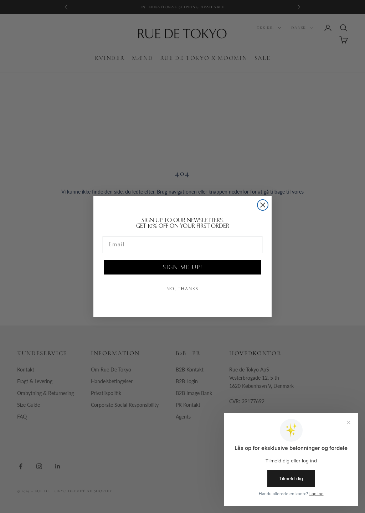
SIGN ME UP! (182, 267)
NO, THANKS (182, 288)
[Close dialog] (262, 205)
